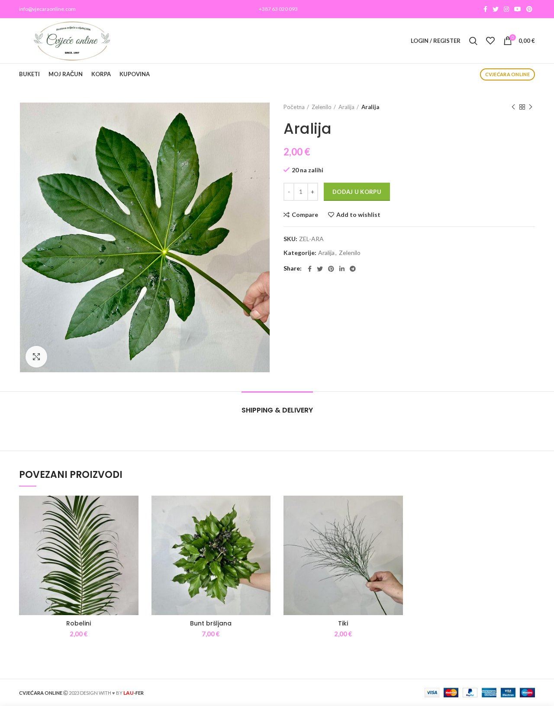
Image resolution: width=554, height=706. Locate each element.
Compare (305, 215)
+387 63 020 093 (278, 9)
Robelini (78, 623)
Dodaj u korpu (356, 191)
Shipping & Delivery (277, 410)
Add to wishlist (358, 215)
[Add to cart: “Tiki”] (396, 529)
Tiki (343, 623)
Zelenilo (322, 106)
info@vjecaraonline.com (47, 9)
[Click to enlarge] (36, 357)
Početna (294, 106)
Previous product (513, 107)
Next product (530, 107)
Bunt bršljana (211, 623)
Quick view (132, 548)
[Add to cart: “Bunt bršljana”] (264, 529)
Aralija (346, 106)
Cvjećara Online (507, 74)
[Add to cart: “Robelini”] (132, 529)
